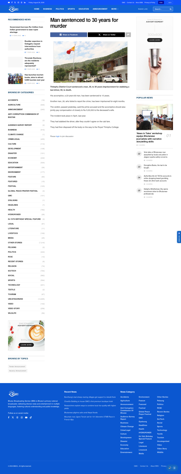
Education (84, 9)
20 (39, 52)
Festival (12, 186)
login (58, 136)
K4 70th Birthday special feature (24, 219)
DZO (170, 2)
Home (36, 9)
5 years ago (30, 69)
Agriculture (14, 104)
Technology (14, 285)
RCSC (10, 256)
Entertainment (15, 167)
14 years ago (16, 35)
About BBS (139, 2)
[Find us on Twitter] (15, 2)
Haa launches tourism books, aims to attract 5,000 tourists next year (35, 77)
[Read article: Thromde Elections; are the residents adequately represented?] (15, 62)
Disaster (12, 153)
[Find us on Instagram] (18, 2)
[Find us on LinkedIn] (24, 2)
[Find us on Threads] (21, 2)
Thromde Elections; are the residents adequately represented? (33, 62)
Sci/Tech (12, 270)
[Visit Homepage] (13, 9)
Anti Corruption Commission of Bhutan (23, 115)
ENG (161, 2)
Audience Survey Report (20, 125)
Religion (12, 266)
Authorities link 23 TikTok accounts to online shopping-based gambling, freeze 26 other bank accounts (157, 178)
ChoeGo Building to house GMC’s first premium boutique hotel (88, 401)
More (114, 9)
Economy (12, 158)
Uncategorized (15, 299)
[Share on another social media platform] (128, 34)
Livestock (13, 233)
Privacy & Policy (149, 2)
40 (39, 69)
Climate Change (16, 134)
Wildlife (12, 313)
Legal (11, 223)
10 (25, 35)
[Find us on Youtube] (9, 2)
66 (39, 83)
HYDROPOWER (14, 214)
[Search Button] (171, 9)
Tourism (12, 294)
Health (11, 209)
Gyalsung (12, 200)
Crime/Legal (14, 139)
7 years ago (30, 52)
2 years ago (30, 83)
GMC (123, 2)
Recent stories (15, 261)
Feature (12, 176)
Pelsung (12, 247)
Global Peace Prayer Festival (23, 191)
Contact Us (130, 2)
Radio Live (143, 9)
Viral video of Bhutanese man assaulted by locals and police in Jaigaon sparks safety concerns (156, 154)
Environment (14, 172)
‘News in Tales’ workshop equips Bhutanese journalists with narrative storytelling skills (149, 137)
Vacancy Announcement (17, 371)
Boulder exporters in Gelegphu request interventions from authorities (33, 45)
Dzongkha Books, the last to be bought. (155, 166)
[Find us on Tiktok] (31, 417)
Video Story (14, 308)
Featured (12, 181)
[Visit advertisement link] (26, 335)
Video (10, 303)
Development (14, 148)
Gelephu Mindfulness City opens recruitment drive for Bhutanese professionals (156, 191)
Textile (11, 289)
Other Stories (15, 242)
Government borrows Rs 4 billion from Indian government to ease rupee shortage (26, 29)
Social (11, 275)
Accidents (13, 100)
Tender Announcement (17, 366)
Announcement (100, 9)
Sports (71, 9)
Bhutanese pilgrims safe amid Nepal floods (81, 412)
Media (11, 238)
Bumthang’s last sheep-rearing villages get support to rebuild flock (90, 397)
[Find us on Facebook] (11, 2)
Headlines (13, 205)
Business (47, 9)
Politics (60, 9)
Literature (13, 228)
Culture (12, 144)
